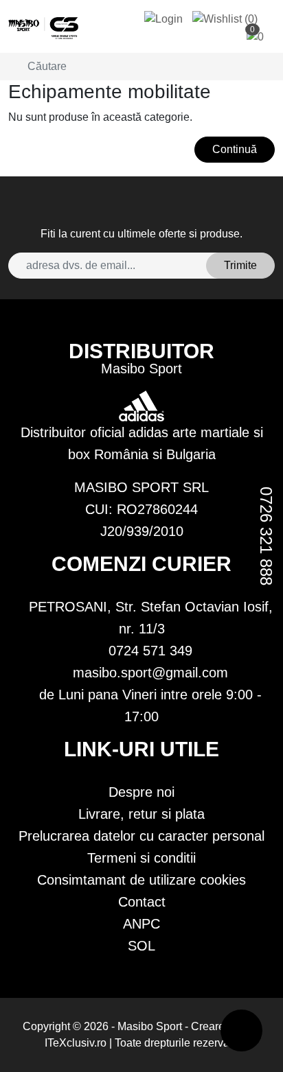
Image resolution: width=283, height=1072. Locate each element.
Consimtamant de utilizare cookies (141, 879)
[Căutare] (12, 66)
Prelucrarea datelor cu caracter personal (141, 835)
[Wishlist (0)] (225, 18)
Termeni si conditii (141, 857)
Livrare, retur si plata (141, 814)
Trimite (240, 265)
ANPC (141, 923)
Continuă (234, 149)
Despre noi (141, 792)
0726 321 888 (266, 536)
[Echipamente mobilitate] (43, 28)
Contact (142, 901)
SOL (141, 945)
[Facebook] (147, 211)
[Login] (163, 18)
